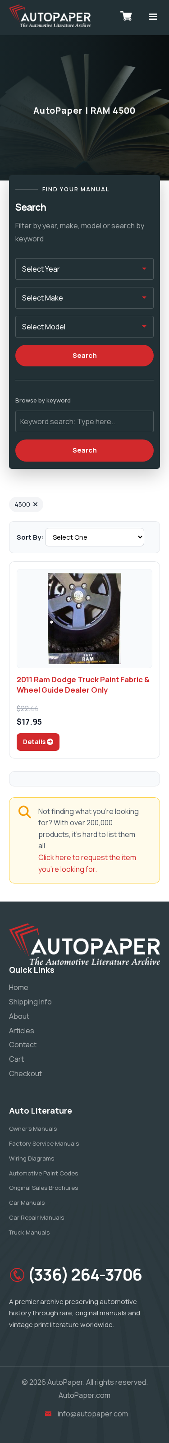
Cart (16, 1059)
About (19, 1016)
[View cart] (126, 15)
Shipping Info (30, 1002)
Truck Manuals (29, 1232)
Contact (23, 1045)
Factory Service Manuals (44, 1143)
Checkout (25, 1073)
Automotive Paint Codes (43, 1173)
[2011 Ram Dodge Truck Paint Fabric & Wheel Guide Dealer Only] (84, 618)
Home (18, 987)
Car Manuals (27, 1202)
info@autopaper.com (93, 1414)
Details (35, 741)
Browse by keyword (43, 400)
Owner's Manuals (33, 1128)
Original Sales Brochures (43, 1188)
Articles (21, 1031)
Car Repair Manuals (36, 1217)
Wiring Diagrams (31, 1158)
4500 (22, 504)
